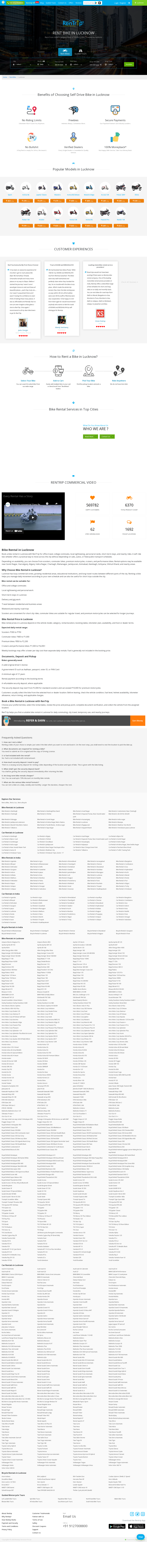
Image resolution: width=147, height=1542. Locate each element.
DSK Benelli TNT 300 (43, 997)
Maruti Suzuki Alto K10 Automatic (83, 1360)
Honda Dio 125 (78, 1069)
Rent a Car (13, 803)
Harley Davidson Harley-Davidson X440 (14, 1003)
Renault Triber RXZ (43, 1415)
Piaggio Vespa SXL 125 (44, 1122)
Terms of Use (37, 1520)
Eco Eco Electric (42, 1000)
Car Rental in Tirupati (37, 920)
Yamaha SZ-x (41, 1258)
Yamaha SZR (77, 1258)
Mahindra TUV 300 (115, 1349)
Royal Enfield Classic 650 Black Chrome (50, 1144)
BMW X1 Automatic (8, 1277)
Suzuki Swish (41, 1197)
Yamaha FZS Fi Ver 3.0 (80, 1241)
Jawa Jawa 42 (6, 1089)
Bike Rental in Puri (122, 881)
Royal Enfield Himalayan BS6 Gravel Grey (50, 1161)
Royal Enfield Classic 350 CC (82, 1130)
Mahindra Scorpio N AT (44, 1344)
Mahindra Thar (42, 1346)
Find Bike (129, 64)
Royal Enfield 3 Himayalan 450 (11, 1125)
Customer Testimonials (41, 1513)
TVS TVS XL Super (78, 1227)
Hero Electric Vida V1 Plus (81, 1006)
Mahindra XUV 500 (8, 1355)
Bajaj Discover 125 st (80, 964)
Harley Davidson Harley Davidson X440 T (122, 1000)
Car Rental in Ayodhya (95, 897)
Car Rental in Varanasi (9, 922)
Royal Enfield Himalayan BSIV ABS (12, 1163)
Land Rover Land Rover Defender (119, 1335)
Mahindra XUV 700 (79, 1355)
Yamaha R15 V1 (78, 1249)
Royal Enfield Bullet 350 (44, 1125)
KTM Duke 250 (42, 1103)
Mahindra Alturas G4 (44, 1338)
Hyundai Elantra (114, 1302)
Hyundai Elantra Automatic (10, 1305)
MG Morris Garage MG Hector (118, 1399)
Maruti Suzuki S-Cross (44, 1382)
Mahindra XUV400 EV (8, 1357)
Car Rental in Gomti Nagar (117, 839)
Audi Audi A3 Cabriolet (80, 1269)
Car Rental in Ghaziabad (95, 903)
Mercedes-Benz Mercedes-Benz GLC (120, 1396)
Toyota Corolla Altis (79, 1446)
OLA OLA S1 (112, 1114)
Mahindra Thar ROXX (44, 1349)
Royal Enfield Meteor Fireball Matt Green (50, 1172)
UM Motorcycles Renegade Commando (50, 1233)
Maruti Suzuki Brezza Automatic (83, 1363)
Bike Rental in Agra (36, 861)
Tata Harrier (6, 1427)
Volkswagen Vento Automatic (46, 1465)
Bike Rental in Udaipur (9, 889)
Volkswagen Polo (7, 1462)
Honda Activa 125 (43, 1044)
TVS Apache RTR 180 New (81, 1205)
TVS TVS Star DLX (42, 1227)
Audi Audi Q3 (41, 1272)
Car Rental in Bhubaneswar (39, 900)
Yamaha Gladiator (43, 1246)
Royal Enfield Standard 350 (81, 1174)
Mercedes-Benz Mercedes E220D (119, 1393)
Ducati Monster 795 (115, 997)
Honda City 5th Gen (79, 1294)
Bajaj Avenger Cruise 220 (45, 953)
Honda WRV (5, 1299)
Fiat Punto (76, 1283)
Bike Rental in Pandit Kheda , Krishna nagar (51, 825)
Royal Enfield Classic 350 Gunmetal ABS (50, 1136)
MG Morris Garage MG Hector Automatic (15, 1402)
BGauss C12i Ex (7, 992)
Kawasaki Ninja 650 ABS (116, 1094)
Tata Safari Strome (79, 1438)
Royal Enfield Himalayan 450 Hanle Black (122, 1155)
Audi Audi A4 (113, 1269)
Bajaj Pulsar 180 (42, 978)
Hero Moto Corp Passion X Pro (119, 1025)
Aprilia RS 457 (113, 945)
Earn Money (138, 720)
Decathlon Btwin (7, 1479)
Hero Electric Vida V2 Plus (117, 1006)
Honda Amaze (113, 1288)
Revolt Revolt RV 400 (115, 1122)
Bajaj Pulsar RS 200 (79, 986)
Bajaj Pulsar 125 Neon (9, 975)
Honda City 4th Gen (43, 1294)
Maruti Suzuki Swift (79, 1382)
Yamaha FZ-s (113, 1238)
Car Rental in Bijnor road (10, 839)
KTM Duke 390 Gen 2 (115, 1103)
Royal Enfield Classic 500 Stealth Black (14, 1144)
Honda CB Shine (42, 1061)
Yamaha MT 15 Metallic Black (118, 1246)
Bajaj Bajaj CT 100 (7, 959)
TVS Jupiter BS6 (42, 1210)
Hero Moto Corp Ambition (45, 1008)
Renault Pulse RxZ (7, 1413)
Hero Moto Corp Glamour (117, 1011)
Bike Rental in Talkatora (9, 828)
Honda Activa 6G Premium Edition (48, 1056)
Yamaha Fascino (78, 1235)
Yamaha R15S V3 (78, 1255)
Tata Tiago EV (77, 1440)
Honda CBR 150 (114, 1064)
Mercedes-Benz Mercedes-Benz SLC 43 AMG (16, 1399)
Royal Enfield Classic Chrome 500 (119, 1144)
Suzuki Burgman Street (44, 1186)
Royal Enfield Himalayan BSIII (82, 1161)
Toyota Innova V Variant (116, 1454)
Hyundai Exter (77, 1305)
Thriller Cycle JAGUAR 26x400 (82, 1490)
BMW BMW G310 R (8, 995)
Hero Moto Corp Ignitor (80, 1017)
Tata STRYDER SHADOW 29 (46, 1490)
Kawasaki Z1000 (78, 1097)
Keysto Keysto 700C (115, 1482)
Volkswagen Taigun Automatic (118, 1462)
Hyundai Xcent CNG (79, 1324)
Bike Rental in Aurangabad (96, 861)
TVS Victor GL (6, 1230)
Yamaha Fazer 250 (79, 1238)
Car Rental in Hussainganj (81, 842)
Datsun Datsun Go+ (79, 1280)
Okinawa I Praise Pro (44, 1114)
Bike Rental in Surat (65, 886)
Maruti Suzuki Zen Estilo (9, 1393)
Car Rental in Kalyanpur (80, 845)
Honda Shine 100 (78, 1080)
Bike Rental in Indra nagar (117, 819)
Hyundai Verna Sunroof (116, 1321)
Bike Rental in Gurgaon (9, 870)
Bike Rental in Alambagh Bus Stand (48, 811)
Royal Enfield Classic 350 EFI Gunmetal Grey (87, 1133)
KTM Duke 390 (77, 1103)
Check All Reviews (128, 282)
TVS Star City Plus (114, 1222)
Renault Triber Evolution (9, 1415)
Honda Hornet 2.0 (43, 1078)
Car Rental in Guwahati (37, 906)
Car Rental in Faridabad (66, 903)
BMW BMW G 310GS (115, 992)
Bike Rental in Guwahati (37, 870)
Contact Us (62, 3)
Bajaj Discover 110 (43, 964)
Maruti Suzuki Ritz (78, 1379)
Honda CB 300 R (42, 1058)
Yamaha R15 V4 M (114, 1252)
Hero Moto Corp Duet (80, 1011)
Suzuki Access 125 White (81, 1183)
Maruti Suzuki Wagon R (9, 1391)
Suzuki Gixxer (113, 1186)
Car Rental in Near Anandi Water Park (14, 847)
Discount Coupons (39, 1526)
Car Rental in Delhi (36, 903)
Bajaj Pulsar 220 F (43, 981)
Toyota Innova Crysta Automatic (12, 1454)
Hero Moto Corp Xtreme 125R (47, 1042)
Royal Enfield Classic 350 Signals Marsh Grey (16, 1141)
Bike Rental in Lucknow (80, 822)
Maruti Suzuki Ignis (43, 1377)
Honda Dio (40, 1069)
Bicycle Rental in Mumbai (67, 934)
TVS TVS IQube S (78, 1224)
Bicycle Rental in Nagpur (95, 934)
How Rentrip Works (9, 1520)
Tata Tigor (112, 1440)
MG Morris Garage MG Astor (82, 1399)
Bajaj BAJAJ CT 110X (43, 959)
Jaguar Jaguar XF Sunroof (117, 1324)
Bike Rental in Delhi (36, 867)
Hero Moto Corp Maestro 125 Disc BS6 (121, 1020)
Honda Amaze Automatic (10, 1291)
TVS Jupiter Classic (114, 1210)
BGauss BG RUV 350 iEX (116, 989)
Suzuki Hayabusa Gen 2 (116, 1191)
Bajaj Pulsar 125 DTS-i (116, 973)
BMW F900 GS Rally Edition (45, 995)
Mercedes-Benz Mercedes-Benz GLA (85, 1396)
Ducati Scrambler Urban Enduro (12, 1000)
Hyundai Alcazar (42, 1299)
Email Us (69, 1516)
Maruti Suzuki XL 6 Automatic (118, 1391)
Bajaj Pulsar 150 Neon (9, 978)
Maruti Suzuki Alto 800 (116, 1357)
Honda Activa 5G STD (44, 1053)
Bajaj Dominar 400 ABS (80, 967)
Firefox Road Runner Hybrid (46, 1479)
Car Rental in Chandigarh (67, 900)
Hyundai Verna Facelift (44, 1321)
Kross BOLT (5, 1485)
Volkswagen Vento (8, 1465)
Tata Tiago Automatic (44, 1440)
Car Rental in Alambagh (9, 836)
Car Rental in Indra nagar (10, 845)
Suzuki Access (41, 1180)
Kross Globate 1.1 (43, 1485)
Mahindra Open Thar (80, 1341)
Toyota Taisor (6, 1457)
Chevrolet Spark (7, 1280)
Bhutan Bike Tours (8, 1502)
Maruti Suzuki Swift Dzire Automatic (48, 1385)
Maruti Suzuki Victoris (80, 1388)
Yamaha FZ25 (41, 1241)
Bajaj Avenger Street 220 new (118, 956)
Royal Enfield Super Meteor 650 (12, 1177)
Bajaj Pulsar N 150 (114, 981)
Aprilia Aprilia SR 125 (115, 942)
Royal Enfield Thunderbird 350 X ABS (85, 1177)
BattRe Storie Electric (79, 989)
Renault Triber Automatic (117, 1413)
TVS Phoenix (41, 1219)
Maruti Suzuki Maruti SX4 (9, 1379)
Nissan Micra (77, 1404)
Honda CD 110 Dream (80, 1067)
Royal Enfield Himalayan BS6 (11, 1161)
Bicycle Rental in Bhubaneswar (11, 931)
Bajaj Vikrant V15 (7, 989)
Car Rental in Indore (122, 906)
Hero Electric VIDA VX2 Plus (10, 1008)
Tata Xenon (76, 1443)
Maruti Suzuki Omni (43, 1379)
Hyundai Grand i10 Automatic (118, 1308)
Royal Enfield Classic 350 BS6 (11, 1130)
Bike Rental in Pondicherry (67, 881)
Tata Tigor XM (41, 1443)
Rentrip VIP (31, 2)
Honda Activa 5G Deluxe (116, 1050)
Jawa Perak (40, 1089)
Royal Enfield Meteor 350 (81, 1169)
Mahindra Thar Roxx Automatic (83, 1349)
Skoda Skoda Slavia (8, 1421)
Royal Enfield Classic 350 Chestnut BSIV (121, 1130)
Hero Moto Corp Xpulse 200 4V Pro (120, 1036)
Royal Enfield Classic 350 (10, 1127)
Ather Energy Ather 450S (116, 948)
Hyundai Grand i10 (43, 1308)
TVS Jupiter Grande (8, 1213)
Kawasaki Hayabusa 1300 (10, 1091)
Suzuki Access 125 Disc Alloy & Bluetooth (15, 1183)
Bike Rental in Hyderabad (124, 870)
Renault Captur (42, 1407)
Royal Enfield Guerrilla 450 (81, 1150)
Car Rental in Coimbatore (124, 900)
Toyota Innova (42, 1451)
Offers (71, 3)
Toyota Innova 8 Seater (80, 1451)
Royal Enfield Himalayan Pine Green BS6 (121, 1163)
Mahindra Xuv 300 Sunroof (45, 1352)
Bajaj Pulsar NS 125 (79, 984)
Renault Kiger (6, 1410)
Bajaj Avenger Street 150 (116, 953)
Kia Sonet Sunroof (114, 1332)
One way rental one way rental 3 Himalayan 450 (17, 1119)
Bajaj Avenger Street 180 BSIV (46, 956)
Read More (89, 436)
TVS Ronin (112, 1219)
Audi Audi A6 (6, 1272)
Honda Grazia (6, 1075)
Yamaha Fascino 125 (115, 1235)
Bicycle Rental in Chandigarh (39, 931)
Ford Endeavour (78, 1285)
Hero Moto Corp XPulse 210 (82, 1039)
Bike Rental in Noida (122, 878)
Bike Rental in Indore (8, 872)
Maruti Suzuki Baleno (115, 1360)
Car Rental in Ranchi (36, 917)
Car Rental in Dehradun (9, 903)
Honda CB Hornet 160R (9, 1061)
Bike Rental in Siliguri (122, 883)
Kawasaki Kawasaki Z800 (45, 1091)
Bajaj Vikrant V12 (114, 986)
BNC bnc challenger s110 (81, 995)
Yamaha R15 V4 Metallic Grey (11, 1255)
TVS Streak (5, 1224)
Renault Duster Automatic (117, 1407)
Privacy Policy (7, 1529)
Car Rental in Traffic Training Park (119, 850)
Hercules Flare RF (78, 1479)
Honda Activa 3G (42, 1047)
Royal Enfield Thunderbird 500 (11, 1180)
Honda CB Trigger (114, 1061)
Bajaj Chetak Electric (43, 961)
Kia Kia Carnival (78, 1330)
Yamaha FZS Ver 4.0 (115, 1244)
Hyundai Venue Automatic (45, 1319)
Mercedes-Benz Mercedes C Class (48, 1393)
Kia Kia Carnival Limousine (117, 1330)
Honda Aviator (6, 1058)
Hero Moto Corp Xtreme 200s (118, 1042)
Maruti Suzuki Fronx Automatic (83, 1374)
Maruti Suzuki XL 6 (79, 1391)
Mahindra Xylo (42, 1357)
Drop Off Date (94, 62)
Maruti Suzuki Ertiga (43, 1371)
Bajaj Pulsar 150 (78, 975)
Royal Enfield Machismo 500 (46, 1169)
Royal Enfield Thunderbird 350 (47, 1177)
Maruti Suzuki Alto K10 (44, 1360)
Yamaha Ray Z (113, 1255)
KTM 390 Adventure (8, 1100)
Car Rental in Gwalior (65, 906)
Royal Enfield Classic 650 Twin (82, 1144)
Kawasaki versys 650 (44, 1097)
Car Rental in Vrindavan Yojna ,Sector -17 (50, 853)
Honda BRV (112, 1291)
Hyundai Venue (6, 1319)
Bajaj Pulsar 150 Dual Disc (117, 975)
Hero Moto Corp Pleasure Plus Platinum (50, 1028)
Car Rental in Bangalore (123, 897)
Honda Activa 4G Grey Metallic (11, 1050)
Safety (34, 1523)
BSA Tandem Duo (78, 1476)
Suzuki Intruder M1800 (9, 1194)
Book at (40, 61)
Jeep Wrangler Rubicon (80, 1327)
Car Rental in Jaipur (8, 909)
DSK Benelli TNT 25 (8, 997)
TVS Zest (76, 1230)
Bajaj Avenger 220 (114, 950)
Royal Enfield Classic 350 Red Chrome (85, 1139)
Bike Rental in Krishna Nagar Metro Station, (51, 822)
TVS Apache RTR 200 (115, 1205)
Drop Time (108, 61)
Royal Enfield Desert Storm (81, 1147)
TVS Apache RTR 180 (43, 1205)
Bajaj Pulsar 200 (78, 978)
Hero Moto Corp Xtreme (10, 1042)
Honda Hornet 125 (8, 1078)
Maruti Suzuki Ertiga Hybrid (117, 1371)
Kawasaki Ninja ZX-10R (9, 1097)
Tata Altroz (112, 1421)
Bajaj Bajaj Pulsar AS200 (9, 961)
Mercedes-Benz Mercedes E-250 (83, 1393)
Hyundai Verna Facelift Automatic (84, 1321)
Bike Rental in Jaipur (36, 872)
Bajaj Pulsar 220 (7, 981)
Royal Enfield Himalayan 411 (46, 1155)
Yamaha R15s (41, 1255)
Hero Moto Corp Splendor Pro (47, 1033)
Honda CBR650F (42, 1067)
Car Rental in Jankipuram (45, 845)
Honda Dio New (42, 1072)
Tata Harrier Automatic (44, 1427)
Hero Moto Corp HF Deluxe (117, 1014)
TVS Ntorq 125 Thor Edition (82, 1216)
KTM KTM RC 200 (78, 1105)
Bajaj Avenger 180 (79, 950)
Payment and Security (10, 1523)
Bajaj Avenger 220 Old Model (11, 953)
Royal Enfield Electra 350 (116, 1147)
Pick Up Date (59, 62)
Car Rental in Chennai (94, 900)
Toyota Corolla (42, 1446)
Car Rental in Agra (36, 897)
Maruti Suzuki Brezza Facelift (118, 1363)
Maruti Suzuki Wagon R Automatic (48, 1391)
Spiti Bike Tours (35, 1499)
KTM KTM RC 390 (114, 1105)
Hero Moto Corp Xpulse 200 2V (47, 1036)
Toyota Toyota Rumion (80, 1457)
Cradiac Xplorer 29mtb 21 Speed (119, 1476)
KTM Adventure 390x (79, 1100)
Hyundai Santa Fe (7, 1316)
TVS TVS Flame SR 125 (44, 1224)
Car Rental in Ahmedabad (67, 897)
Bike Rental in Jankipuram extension (13, 822)
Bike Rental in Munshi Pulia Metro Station (15, 825)
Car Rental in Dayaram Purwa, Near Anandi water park (90, 839)
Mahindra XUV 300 (8, 1352)
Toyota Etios (113, 1446)
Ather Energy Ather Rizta (45, 950)
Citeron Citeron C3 (43, 1280)
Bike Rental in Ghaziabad (96, 867)
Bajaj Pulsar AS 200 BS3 (80, 981)
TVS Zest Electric (7, 1233)
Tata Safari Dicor (42, 1438)
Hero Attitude (113, 1479)
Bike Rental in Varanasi (66, 889)
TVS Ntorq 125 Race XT (44, 1216)
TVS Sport (5, 1222)
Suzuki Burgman (7, 1186)
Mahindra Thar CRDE (115, 1346)
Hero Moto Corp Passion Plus (11, 1025)
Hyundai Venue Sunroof (80, 1319)
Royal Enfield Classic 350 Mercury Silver (14, 1139)
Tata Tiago (5, 1440)
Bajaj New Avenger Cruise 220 (82, 970)
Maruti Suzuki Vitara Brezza (117, 1388)
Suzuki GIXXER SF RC (115, 1188)
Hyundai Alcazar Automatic (82, 1299)
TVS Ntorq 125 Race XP (9, 1216)
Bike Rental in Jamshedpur (67, 872)
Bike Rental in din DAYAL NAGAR (119, 814)
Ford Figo (40, 1288)
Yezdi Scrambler (114, 1260)
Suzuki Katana (41, 1194)
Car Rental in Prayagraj (95, 914)
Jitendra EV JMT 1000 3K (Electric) (83, 1089)
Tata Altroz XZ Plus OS (44, 1424)
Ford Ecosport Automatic (45, 1285)
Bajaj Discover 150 (115, 964)
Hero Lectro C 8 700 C (9, 1482)
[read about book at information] (44, 61)
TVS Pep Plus (6, 1219)
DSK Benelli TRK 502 (79, 997)
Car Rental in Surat (8, 920)
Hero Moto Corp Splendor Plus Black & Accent (17, 1033)
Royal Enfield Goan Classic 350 (47, 1150)
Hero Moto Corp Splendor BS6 (47, 1031)
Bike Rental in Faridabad (67, 867)
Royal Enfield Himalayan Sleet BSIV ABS (14, 1166)
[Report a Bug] (125, 1540)
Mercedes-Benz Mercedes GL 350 (12, 1396)
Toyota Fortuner (42, 1449)
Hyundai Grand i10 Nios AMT (82, 1310)
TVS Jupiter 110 (78, 1208)
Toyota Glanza (113, 1449)
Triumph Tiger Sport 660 (116, 1199)
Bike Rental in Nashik (94, 878)
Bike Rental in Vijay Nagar (45, 828)
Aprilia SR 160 (41, 948)
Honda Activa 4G (78, 1047)
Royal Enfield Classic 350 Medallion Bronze (122, 1136)
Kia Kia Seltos (6, 1332)
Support (35, 1529)
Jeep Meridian (41, 1327)
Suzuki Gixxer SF (7, 1188)
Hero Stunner (77, 1482)
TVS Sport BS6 (41, 1222)
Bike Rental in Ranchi (37, 883)
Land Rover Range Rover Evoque (12, 1338)
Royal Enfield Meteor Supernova (83, 1172)
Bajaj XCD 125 (41, 989)
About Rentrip (7, 1513)
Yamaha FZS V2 (42, 1244)
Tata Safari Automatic (116, 1435)
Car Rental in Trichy (65, 920)
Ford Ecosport (6, 1285)
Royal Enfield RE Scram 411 (117, 1172)
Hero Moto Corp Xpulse (9, 1036)
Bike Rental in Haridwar (95, 870)
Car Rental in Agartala (9, 897)
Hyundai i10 (5, 1313)
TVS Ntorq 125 (113, 1213)
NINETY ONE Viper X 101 (116, 1488)
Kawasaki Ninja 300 (8, 1094)
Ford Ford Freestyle (79, 1288)
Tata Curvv (76, 1424)
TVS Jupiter (40, 1208)
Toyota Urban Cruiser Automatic (12, 1460)
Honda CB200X (42, 1064)
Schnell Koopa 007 (8, 1490)
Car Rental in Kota (122, 909)
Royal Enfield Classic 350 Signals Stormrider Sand (53, 1141)
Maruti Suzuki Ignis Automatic (82, 1377)
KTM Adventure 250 (43, 1100)
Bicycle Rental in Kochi (9, 934)
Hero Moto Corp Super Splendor (83, 1033)
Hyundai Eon (41, 1305)
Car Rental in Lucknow (9, 911)
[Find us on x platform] (137, 1514)
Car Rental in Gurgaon (9, 906)
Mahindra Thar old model (10, 1349)
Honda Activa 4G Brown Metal (118, 1047)
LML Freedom (41, 1108)
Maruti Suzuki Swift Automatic (118, 1382)
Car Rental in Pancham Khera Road (120, 847)
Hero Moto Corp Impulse (117, 1017)
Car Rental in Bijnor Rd (116, 836)
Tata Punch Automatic (44, 1435)
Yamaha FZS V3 (78, 1244)
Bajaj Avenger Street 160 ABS (11, 956)
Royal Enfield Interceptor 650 (11, 1169)
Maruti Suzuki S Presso (116, 1379)
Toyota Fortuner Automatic (82, 1449)
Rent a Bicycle (22, 803)
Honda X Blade (113, 1083)
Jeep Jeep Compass (8, 1327)
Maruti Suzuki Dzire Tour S (117, 1368)
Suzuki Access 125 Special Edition (48, 1183)
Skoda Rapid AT (78, 1418)
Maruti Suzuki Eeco (8, 1371)
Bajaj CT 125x (113, 961)
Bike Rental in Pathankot (9, 881)
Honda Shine (41, 1080)
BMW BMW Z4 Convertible (81, 1274)
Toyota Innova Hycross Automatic (48, 1454)
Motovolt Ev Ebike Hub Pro (117, 1485)
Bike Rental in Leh (64, 875)
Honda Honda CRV (43, 1296)
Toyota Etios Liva (7, 1449)
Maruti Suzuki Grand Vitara (117, 1374)
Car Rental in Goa (121, 903)
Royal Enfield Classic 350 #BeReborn (49, 1127)
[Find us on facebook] (132, 1514)
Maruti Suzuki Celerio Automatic (47, 1366)
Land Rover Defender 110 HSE (82, 1335)
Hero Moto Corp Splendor (117, 1028)
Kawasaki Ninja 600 (43, 1094)
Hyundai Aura (113, 1299)
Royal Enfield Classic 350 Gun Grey (13, 1136)
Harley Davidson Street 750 (82, 1003)
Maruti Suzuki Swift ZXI (44, 1388)
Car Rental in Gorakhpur (45, 842)
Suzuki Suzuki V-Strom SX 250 (11, 1197)
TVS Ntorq (76, 1213)
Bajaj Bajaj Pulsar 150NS (81, 959)
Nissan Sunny (113, 1404)
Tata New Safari (114, 1429)
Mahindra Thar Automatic (81, 1346)
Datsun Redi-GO (7, 1283)
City (14, 61)
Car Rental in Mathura (37, 911)
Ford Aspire (112, 1283)
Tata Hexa (76, 1427)
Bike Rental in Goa (122, 867)
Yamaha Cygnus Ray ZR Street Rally (48, 1235)
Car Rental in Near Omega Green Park (85, 847)
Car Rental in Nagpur (94, 911)
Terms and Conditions (10, 1526)
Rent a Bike (5, 803)
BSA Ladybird (41, 1476)
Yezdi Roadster (78, 1260)
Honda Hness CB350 (44, 1075)
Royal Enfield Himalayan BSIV (118, 1161)
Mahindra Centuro (79, 1108)
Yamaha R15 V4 (42, 1252)
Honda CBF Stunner (79, 1064)
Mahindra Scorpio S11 (80, 1344)
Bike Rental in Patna (36, 881)
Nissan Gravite (113, 1402)
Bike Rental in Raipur (8, 883)
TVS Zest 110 (113, 1230)
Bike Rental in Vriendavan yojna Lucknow (122, 828)
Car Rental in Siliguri (65, 917)
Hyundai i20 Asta (78, 1313)
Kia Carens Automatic (9, 1330)
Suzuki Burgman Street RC (81, 1186)
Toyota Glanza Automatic (10, 1451)
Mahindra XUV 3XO (115, 1352)
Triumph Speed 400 (43, 1199)
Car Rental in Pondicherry (67, 914)
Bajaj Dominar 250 (8, 967)
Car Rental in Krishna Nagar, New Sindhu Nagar (124, 845)
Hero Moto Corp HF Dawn (81, 1014)
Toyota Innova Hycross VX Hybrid (84, 1454)
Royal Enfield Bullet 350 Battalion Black (85, 1125)
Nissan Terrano (7, 1407)
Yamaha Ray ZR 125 (8, 1258)
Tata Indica (112, 1427)
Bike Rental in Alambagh (9, 811)
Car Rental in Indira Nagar (117, 842)
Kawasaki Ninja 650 (79, 1094)
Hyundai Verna (113, 1319)
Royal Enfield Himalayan (9, 1155)
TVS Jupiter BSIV (78, 1210)
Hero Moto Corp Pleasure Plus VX (84, 1028)
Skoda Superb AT (78, 1421)
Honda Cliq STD (7, 1069)
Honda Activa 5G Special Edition (12, 1053)
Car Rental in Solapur (94, 917)
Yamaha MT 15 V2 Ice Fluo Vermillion (49, 1249)
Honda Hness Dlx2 (79, 1075)
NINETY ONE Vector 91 (80, 1488)
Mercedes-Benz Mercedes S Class (48, 1396)
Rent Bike (13, 77)
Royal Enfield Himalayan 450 (82, 1155)
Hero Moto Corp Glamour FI (11, 1014)
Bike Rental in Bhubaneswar (39, 864)
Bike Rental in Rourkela (95, 883)
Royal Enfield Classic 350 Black (118, 1127)
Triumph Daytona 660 (80, 1197)
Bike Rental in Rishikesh (66, 883)
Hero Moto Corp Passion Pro (46, 1025)
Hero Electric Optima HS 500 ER (47, 1006)
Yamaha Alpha (113, 1233)
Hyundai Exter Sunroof (9, 1308)
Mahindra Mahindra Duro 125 (11, 1111)
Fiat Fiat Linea (41, 1283)
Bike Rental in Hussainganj (81, 819)
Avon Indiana (6, 1476)
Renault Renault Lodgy (44, 1413)
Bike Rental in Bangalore (124, 861)
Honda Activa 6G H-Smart (10, 1056)
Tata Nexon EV (77, 1432)
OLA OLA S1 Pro (42, 1116)
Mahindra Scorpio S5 (115, 1344)
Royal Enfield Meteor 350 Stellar (119, 1169)
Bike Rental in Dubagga (9, 819)
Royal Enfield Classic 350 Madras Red (85, 1136)
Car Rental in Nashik (122, 911)
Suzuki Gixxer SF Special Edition (12, 1191)
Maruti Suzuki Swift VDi (116, 1385)
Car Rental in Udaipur (94, 920)
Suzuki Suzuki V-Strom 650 (117, 1194)
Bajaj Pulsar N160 (43, 984)
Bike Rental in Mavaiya (116, 822)
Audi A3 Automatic (8, 1269)
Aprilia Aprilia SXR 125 (44, 945)
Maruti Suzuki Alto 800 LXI (10, 1360)
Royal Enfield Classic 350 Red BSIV (48, 1139)
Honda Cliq (112, 1067)
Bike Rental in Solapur (9, 886)
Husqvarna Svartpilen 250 (10, 1086)
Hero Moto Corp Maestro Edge (12, 1022)
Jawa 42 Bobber (78, 1086)
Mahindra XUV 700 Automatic (118, 1355)
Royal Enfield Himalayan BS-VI (118, 1158)
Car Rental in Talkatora (80, 850)
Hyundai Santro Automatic (81, 1316)
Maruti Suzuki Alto (79, 1357)
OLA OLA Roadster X (79, 1114)
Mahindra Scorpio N (8, 1344)
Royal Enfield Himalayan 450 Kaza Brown (50, 1158)
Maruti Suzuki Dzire (43, 1368)
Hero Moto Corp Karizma (10, 1020)
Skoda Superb (41, 1421)
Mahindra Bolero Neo (116, 1338)
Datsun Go (112, 1280)
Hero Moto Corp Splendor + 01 (12, 1031)
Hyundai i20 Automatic (116, 1313)
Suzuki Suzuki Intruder (80, 1194)
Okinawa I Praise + (8, 1114)
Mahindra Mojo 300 (43, 1111)
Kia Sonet (76, 1332)
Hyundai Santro (42, 1316)
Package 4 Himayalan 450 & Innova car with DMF (53, 1119)
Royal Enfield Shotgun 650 (45, 1174)
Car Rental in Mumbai (66, 911)
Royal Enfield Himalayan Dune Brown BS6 (86, 1163)
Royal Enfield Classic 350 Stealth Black (85, 1141)
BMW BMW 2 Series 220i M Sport (12, 1274)
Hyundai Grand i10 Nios (45, 1310)
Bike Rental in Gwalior (66, 870)
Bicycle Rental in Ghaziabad (96, 931)
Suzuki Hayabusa (78, 1191)
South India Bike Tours (93, 1502)
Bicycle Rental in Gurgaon (124, 931)
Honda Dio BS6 (114, 1069)
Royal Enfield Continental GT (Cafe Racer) (50, 1147)
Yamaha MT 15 (78, 1246)
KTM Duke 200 (6, 1103)
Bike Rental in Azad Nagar (81, 811)
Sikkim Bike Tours (120, 1499)
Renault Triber (77, 1413)
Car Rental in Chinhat (44, 839)
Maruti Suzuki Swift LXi (80, 1385)
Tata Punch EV (77, 1435)
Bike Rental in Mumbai (37, 878)
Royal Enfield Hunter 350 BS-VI (82, 1166)
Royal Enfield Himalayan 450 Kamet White (15, 1158)
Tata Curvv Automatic (116, 1424)
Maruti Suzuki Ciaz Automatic (11, 1368)
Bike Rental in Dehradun (9, 867)
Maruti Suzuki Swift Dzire (9, 1385)
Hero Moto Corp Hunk (44, 1017)
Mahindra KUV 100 (8, 1341)
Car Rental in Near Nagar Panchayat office (50, 847)
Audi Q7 (75, 1272)
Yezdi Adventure (42, 1260)
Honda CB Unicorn (8, 1064)
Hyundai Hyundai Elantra (117, 1310)
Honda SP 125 (113, 1080)
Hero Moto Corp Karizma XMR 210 (48, 1020)
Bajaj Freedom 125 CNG (45, 970)
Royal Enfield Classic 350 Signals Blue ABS (122, 1139)
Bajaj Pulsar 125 (78, 973)
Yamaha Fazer (42, 1238)
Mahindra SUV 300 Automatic (11, 1346)
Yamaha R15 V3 (7, 1252)
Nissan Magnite (7, 1404)
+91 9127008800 (75, 1526)
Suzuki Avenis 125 (114, 1183)
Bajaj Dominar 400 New (9, 970)
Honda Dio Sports (79, 1072)
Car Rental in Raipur (8, 917)
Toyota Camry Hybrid (9, 1446)
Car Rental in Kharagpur (38, 909)
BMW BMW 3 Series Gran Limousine (48, 1274)
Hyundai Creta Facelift (80, 1302)
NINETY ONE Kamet (8, 1488)
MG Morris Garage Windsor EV (47, 1402)
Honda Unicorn (42, 1083)
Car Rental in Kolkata (94, 909)
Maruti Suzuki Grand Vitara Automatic (14, 1377)
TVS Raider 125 (78, 1219)
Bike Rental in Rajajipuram (81, 825)
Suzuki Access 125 (79, 1180)
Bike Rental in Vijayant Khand (82, 828)
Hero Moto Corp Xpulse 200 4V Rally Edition (16, 1039)
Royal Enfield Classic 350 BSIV (46, 1130)
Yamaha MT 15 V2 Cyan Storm (11, 1249)
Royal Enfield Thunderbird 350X (119, 1177)
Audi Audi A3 (41, 1269)
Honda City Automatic (116, 1294)
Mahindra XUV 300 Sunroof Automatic (85, 1352)
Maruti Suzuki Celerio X (80, 1366)
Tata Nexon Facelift (115, 1432)
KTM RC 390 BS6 (7, 1108)
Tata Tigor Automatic (8, 1443)
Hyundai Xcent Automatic (45, 1324)
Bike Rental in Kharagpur (95, 872)
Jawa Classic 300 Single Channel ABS (120, 1086)
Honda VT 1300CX (79, 1083)
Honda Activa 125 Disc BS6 (117, 1044)
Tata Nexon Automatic (44, 1432)
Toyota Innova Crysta (115, 1451)
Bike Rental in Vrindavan (124, 889)
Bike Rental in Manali (122, 875)
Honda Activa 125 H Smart (10, 1047)
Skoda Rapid (41, 1418)
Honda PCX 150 (7, 1080)
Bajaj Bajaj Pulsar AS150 (116, 959)
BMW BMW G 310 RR (79, 992)
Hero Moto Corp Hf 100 (45, 1014)
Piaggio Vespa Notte (115, 1119)
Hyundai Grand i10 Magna (10, 1310)
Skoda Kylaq (113, 1415)
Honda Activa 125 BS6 (80, 1044)
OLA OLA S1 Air (7, 1116)
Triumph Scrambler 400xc (10, 1199)
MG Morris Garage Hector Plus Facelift (49, 1399)
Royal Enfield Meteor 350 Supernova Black (15, 1172)
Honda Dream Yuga (115, 1072)
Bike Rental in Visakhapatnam (97, 889)
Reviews (79, 3)
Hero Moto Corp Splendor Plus (119, 1031)
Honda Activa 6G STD (80, 1056)
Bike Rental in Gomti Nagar (46, 819)
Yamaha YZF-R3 (7, 1260)
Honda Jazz (76, 1296)
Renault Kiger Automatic (45, 1410)
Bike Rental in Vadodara (38, 889)
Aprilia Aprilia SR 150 (8, 945)
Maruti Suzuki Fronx (43, 1374)
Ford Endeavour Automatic (117, 1285)
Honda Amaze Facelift (44, 1291)
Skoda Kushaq (77, 1415)
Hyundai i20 (41, 1313)
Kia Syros (40, 1335)
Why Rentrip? (6, 1516)
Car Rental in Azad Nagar (81, 836)
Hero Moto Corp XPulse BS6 (118, 1039)
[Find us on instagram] (142, 1514)
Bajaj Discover (6, 964)
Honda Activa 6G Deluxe (116, 1053)
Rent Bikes (65, 53)
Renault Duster (78, 1407)
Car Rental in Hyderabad (95, 906)
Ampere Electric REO (44, 942)
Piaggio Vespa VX (78, 1122)
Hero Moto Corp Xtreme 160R (82, 1042)
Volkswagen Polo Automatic (46, 1462)
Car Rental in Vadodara (123, 920)
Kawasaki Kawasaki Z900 (81, 1091)
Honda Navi (112, 1078)
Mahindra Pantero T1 (80, 1111)
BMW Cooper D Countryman (118, 1274)
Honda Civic (6, 1296)
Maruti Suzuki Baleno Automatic (12, 1363)
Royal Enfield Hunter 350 (45, 1166)
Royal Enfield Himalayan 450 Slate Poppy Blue (88, 1158)
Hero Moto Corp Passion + (117, 1022)
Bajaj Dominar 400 (43, 967)
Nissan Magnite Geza (44, 1404)
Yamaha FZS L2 (113, 1241)
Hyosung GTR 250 (43, 1086)
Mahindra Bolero (78, 1338)
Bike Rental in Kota (36, 875)
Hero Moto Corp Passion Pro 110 (84, 1025)
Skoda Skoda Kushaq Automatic (119, 1418)
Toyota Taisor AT (42, 1457)
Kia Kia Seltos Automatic (45, 1332)
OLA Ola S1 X (77, 1116)
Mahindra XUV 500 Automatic (46, 1355)
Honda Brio (77, 1291)
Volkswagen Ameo (115, 1460)
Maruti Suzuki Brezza (44, 1363)
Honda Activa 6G (78, 1053)
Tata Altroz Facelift (8, 1424)
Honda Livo (77, 1078)
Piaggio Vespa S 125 (8, 1122)
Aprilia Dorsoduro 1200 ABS (82, 945)
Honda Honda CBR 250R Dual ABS (120, 1075)
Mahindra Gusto (114, 1108)
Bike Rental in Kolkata (9, 875)
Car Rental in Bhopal (8, 900)
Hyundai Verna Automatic (10, 1321)
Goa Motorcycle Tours (65, 1502)
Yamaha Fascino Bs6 (8, 1238)
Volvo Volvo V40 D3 (8, 1468)
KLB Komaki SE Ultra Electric (117, 1097)
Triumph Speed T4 (79, 1199)
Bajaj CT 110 (77, 961)
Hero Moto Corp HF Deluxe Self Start (13, 1017)
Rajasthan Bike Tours (65, 1499)
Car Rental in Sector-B (9, 850)
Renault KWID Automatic (116, 1410)
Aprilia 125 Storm (78, 942)
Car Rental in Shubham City (46, 850)
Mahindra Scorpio (114, 1341)
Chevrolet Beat (78, 1277)
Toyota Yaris (77, 1460)
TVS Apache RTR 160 (115, 1202)
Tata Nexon (5, 1432)
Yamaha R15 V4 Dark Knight (82, 1252)
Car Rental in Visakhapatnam (39, 922)
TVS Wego (40, 1230)
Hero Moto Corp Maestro (81, 1020)
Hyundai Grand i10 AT (80, 1308)
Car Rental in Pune (122, 914)
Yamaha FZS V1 (7, 1244)
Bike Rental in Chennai (95, 864)
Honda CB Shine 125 (79, 1061)
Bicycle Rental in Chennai (67, 931)
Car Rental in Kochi (65, 909)
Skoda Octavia (6, 1418)
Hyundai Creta (6, 1302)
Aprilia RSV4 (5, 948)
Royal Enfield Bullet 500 (116, 1125)
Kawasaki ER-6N (114, 1089)
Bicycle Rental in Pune (123, 934)
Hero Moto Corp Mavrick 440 (82, 1022)
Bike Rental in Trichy (122, 886)
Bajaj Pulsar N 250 (7, 984)
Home (5, 77)
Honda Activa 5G (42, 1050)
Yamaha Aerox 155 (79, 1233)
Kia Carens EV (41, 1330)
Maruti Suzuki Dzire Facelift (81, 1368)
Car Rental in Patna (36, 914)
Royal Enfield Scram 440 (9, 1174)
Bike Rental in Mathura (9, 878)
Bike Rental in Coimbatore (124, 864)
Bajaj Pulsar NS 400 (43, 986)
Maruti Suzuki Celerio (8, 1366)
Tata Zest (112, 1443)
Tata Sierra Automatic (116, 1438)
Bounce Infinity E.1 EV (115, 995)
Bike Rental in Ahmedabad (67, 861)
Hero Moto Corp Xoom (116, 1033)
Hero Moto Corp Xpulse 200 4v (83, 1036)
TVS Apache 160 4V (43, 1202)
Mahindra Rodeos (114, 1111)
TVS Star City (77, 1222)
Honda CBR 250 (7, 1067)
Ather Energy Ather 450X (9, 950)
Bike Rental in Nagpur (66, 878)
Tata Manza (41, 1429)
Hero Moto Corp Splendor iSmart (84, 1031)
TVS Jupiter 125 (113, 1208)
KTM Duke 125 (113, 1100)
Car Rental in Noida (8, 914)
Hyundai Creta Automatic (45, 1302)
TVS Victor (112, 1227)
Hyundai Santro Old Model (117, 1316)
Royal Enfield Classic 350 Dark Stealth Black (51, 1133)
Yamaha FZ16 (6, 1241)
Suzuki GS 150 (41, 1191)
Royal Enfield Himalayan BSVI (46, 1163)
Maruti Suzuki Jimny (115, 1377)
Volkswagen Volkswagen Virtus (83, 1465)
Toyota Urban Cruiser (116, 1457)
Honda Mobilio (113, 1296)
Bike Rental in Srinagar (37, 886)
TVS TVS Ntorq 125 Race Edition (119, 1224)
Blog (42, 3)
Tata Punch (5, 1435)
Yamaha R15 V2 (114, 1249)
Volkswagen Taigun (79, 1462)
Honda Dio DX (6, 1072)
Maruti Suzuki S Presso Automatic (12, 1382)
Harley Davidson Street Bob (118, 1003)
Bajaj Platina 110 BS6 (44, 973)
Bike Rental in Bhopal (8, 864)
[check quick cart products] (129, 3)
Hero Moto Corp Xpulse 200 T (47, 1039)
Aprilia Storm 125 (78, 948)
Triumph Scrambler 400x (117, 1197)
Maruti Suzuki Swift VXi (9, 1388)
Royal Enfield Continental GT (11, 1147)
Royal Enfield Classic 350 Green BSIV (120, 1133)
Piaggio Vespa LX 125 (80, 1119)
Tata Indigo (5, 1429)
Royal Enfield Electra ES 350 (10, 1150)
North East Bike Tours (93, 1499)
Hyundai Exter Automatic (117, 1305)
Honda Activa (6, 1044)
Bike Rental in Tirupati (95, 886)
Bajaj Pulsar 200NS (115, 978)
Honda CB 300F (78, 1058)
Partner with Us (38, 1516)
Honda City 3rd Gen (8, 1294)
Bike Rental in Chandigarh (67, 864)
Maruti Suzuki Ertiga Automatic (83, 1371)
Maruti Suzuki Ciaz (114, 1366)
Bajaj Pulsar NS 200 (8, 986)
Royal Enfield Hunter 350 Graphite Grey (121, 1166)
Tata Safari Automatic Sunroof (11, 1438)
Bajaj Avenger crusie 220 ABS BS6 (84, 953)
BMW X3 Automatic (43, 1277)
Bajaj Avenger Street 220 (81, 956)
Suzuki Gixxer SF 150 (43, 1188)
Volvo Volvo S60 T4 (115, 1465)
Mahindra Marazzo (43, 1341)
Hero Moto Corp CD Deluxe (118, 1008)
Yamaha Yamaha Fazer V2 (117, 1258)
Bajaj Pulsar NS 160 (115, 984)
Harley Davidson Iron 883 (45, 1003)
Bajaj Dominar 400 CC (116, 967)
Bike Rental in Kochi (122, 872)
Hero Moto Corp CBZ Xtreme (82, 1008)
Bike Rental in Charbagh (9, 814)
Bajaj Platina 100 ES (8, 973)
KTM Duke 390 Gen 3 (8, 1105)
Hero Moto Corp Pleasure (10, 1028)
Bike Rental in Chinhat (44, 814)
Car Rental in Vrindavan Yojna (11, 853)
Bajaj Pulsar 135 (42, 975)
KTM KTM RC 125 (42, 1105)
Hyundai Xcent (6, 1324)
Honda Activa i (113, 1056)
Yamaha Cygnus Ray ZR (9, 1235)
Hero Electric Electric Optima (11, 1006)
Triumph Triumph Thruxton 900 (12, 1202)
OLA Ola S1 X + (113, 1116)
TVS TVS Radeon (7, 1227)
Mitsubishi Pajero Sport (80, 1402)
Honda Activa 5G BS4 (80, 1050)
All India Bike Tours (36, 1502)
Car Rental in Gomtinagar (10, 842)
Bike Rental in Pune (94, 881)
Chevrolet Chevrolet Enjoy (117, 1277)
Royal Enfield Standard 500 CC (118, 1174)
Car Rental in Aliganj (43, 836)
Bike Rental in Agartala (9, 861)
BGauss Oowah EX (43, 992)
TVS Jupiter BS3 (6, 1210)
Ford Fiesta (5, 1288)
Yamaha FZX (6, 1246)
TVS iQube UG (6, 1208)
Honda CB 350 (113, 1058)
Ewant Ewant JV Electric (80, 1000)
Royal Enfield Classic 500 (116, 1141)
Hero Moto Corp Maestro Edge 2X (48, 1022)
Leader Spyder (78, 1485)
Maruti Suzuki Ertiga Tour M (10, 1374)
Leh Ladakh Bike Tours (9, 1499)
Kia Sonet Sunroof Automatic (11, 1335)
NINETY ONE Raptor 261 (45, 1488)
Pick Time (73, 61)
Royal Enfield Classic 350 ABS (82, 1127)
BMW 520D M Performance (117, 1272)
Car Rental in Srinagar (123, 917)
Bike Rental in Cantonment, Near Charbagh (122, 811)
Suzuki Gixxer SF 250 (79, 1188)
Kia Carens (112, 1327)
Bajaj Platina (113, 970)
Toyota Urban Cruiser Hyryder (47, 1460)
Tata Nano (76, 1429)
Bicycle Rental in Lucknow (38, 934)
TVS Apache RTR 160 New (10, 1205)
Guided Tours (51, 3)
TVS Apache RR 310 (79, 1202)
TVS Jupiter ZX (41, 1213)
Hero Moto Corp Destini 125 (11, 1011)
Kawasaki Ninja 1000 (115, 1091)
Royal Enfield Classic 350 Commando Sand (15, 1133)
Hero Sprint (41, 1482)
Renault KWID (77, 1410)
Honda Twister (6, 1083)
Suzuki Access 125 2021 (116, 1180)
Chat (141, 1537)
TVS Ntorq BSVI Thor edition (118, 1216)
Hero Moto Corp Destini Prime (47, 1011)
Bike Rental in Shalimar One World (120, 825)
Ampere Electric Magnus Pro (11, 942)
